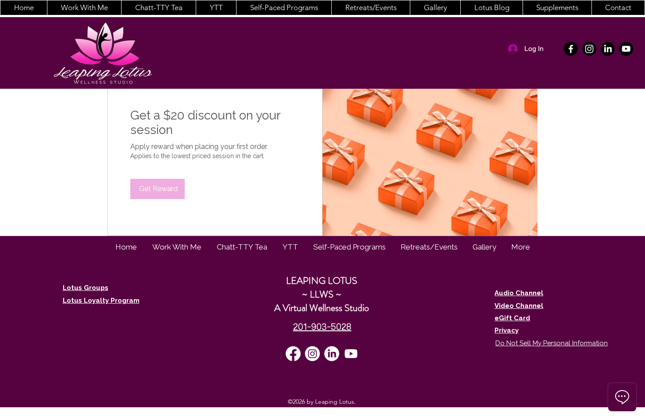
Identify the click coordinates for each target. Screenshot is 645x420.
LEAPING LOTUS (321, 280)
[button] (84, 7)
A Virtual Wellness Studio (321, 308)
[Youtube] (626, 49)
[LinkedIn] (608, 49)
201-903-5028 (322, 327)
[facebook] (571, 49)
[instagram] (589, 49)
